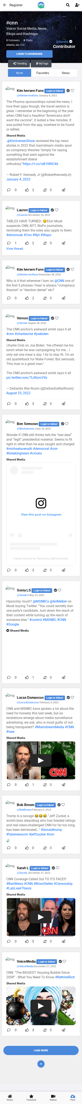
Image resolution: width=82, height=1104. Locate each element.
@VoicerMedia (25, 966)
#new (10, 732)
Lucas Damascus (31, 697)
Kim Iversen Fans (30, 90)
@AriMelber (58, 601)
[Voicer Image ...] (8, 841)
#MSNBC (49, 620)
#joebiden (41, 334)
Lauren (23, 210)
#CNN (61, 620)
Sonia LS (24, 590)
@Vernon (22, 323)
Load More (41, 1050)
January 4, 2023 (18, 179)
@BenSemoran (25, 428)
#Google (12, 624)
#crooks (36, 453)
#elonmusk (14, 235)
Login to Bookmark (29, 53)
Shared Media (19, 630)
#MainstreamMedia (49, 727)
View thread (14, 249)
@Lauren (22, 215)
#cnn (19, 73)
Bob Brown (26, 805)
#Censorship (63, 884)
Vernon (23, 318)
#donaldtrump (51, 830)
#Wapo (46, 235)
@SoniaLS (23, 595)
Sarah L (23, 868)
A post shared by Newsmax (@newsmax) (41, 558)
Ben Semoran (28, 424)
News (66, 73)
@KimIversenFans (27, 95)
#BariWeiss (14, 884)
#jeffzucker (37, 834)
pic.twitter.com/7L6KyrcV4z (26, 378)
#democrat (41, 449)
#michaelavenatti (19, 449)
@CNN (59, 281)
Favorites (42, 73)
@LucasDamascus (28, 702)
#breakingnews (17, 453)
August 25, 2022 (18, 393)
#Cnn (28, 235)
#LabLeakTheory (19, 888)
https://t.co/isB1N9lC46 (40, 164)
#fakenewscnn (17, 834)
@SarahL (22, 872)
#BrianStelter (43, 884)
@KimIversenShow (21, 141)
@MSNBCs (41, 601)
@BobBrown (24, 809)
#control (35, 620)
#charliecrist (24, 334)
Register (14, 5)
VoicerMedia (26, 961)
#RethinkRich (65, 977)
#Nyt (36, 235)
